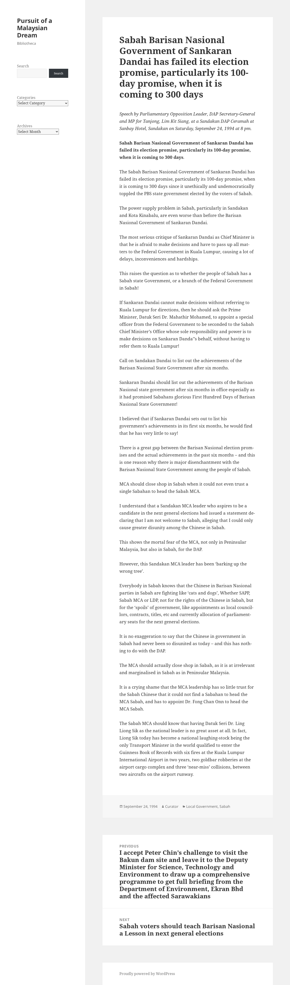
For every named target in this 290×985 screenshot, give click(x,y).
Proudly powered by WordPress (147, 973)
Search (23, 66)
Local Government (202, 806)
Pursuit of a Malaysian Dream (34, 27)
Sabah (225, 806)
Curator (172, 806)
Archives (24, 125)
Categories (26, 97)
